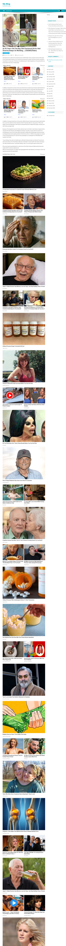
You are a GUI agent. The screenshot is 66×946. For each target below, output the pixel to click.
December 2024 (51, 105)
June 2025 (50, 91)
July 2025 (50, 88)
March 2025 (50, 98)
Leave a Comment (20, 55)
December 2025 (51, 76)
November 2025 (51, 79)
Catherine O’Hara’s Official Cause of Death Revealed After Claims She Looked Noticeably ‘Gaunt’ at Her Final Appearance (55, 44)
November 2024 (51, 108)
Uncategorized (51, 115)
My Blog (6, 4)
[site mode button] (60, 10)
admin (13, 55)
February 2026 (51, 71)
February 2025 (51, 100)
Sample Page (9, 10)
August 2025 (51, 86)
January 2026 (51, 74)
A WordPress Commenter (53, 59)
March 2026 (50, 69)
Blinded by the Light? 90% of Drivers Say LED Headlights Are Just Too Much (55, 37)
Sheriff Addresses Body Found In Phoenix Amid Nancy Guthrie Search (55, 25)
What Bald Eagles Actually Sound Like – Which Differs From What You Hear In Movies (55, 51)
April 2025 (50, 96)
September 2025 (51, 83)
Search (48, 14)
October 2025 (51, 81)
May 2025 (50, 93)
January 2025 (51, 103)
